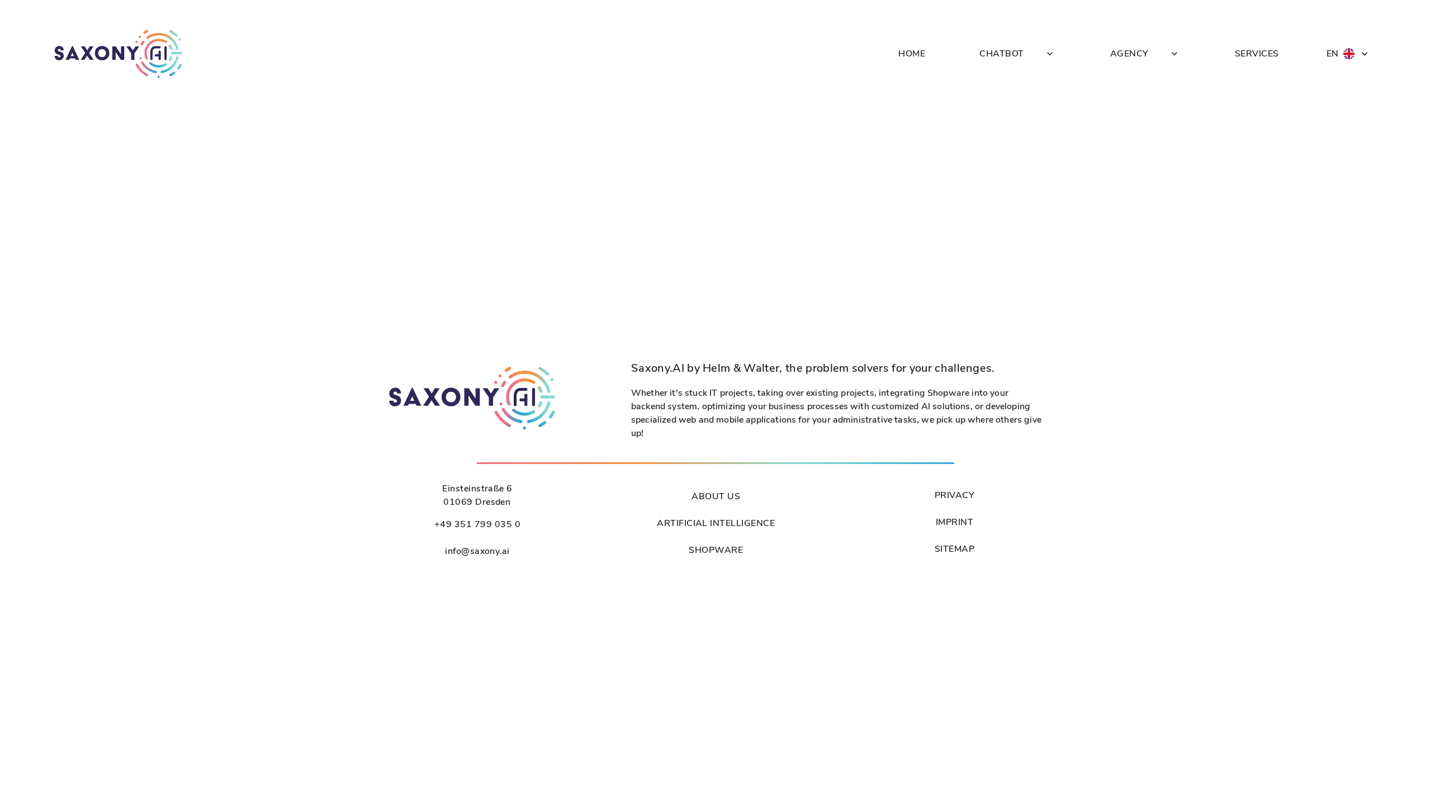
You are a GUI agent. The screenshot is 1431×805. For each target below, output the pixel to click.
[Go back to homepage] (472, 429)
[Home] (118, 53)
